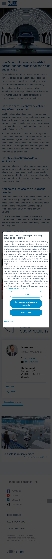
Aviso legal (8, 321)
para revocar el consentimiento (18, 288)
